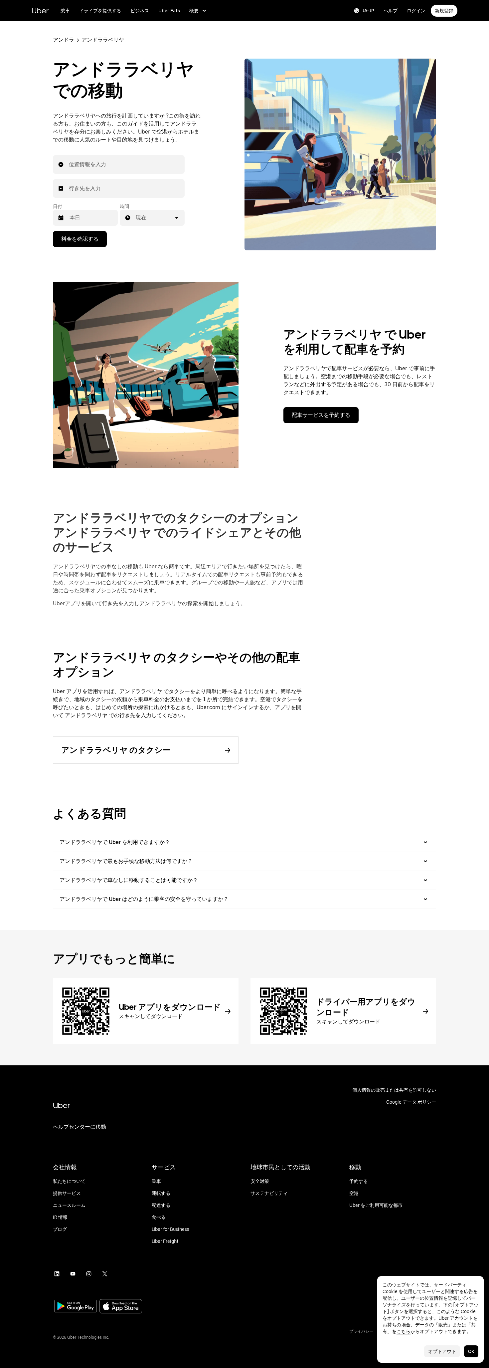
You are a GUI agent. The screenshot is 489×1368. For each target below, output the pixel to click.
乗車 (65, 10)
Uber (40, 10)
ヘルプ (391, 10)
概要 (194, 10)
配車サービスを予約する (321, 415)
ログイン (416, 10)
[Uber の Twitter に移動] (105, 1274)
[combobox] (69, 164)
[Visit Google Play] (75, 1307)
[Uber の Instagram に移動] (89, 1274)
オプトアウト (442, 1351)
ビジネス (139, 10)
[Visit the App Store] (120, 1307)
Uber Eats (169, 10)
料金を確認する (79, 239)
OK (471, 1351)
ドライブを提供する (100, 10)
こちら (403, 1331)
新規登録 (444, 10)
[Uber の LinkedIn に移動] (57, 1274)
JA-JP (368, 10)
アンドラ (63, 40)
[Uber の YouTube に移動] (73, 1274)
